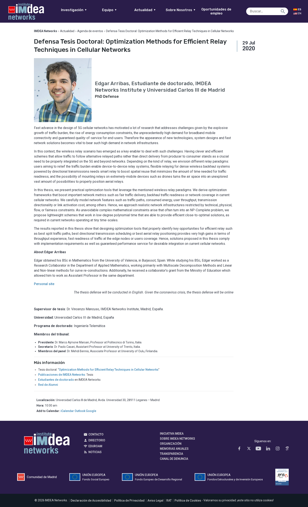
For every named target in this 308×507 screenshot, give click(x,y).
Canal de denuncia (174, 458)
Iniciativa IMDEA (172, 433)
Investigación (74, 10)
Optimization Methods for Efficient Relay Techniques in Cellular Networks (108, 369)
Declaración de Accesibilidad (91, 500)
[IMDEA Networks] (26, 11)
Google (91, 411)
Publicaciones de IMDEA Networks (61, 374)
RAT (169, 500)
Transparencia (171, 453)
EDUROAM (95, 446)
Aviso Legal (155, 500)
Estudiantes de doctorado (56, 379)
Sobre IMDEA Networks (177, 438)
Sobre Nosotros (181, 10)
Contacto (96, 434)
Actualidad (145, 10)
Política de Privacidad (129, 500)
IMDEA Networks (47, 444)
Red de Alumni (48, 384)
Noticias (95, 452)
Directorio (96, 440)
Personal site (44, 284)
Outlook (80, 411)
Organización (170, 443)
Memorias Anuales (174, 448)
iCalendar (67, 411)
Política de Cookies (188, 500)
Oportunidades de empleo (216, 11)
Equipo (109, 10)
